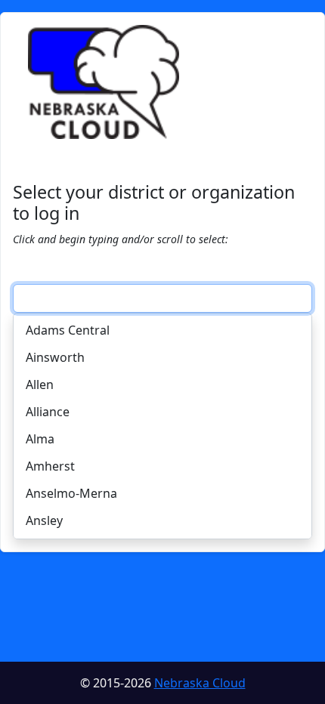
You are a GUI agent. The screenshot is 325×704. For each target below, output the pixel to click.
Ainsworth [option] (55, 357)
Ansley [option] (44, 520)
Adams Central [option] (68, 330)
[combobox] (162, 298)
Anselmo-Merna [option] (71, 493)
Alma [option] (40, 439)
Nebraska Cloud (200, 683)
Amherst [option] (50, 466)
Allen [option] (40, 384)
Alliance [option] (48, 411)
